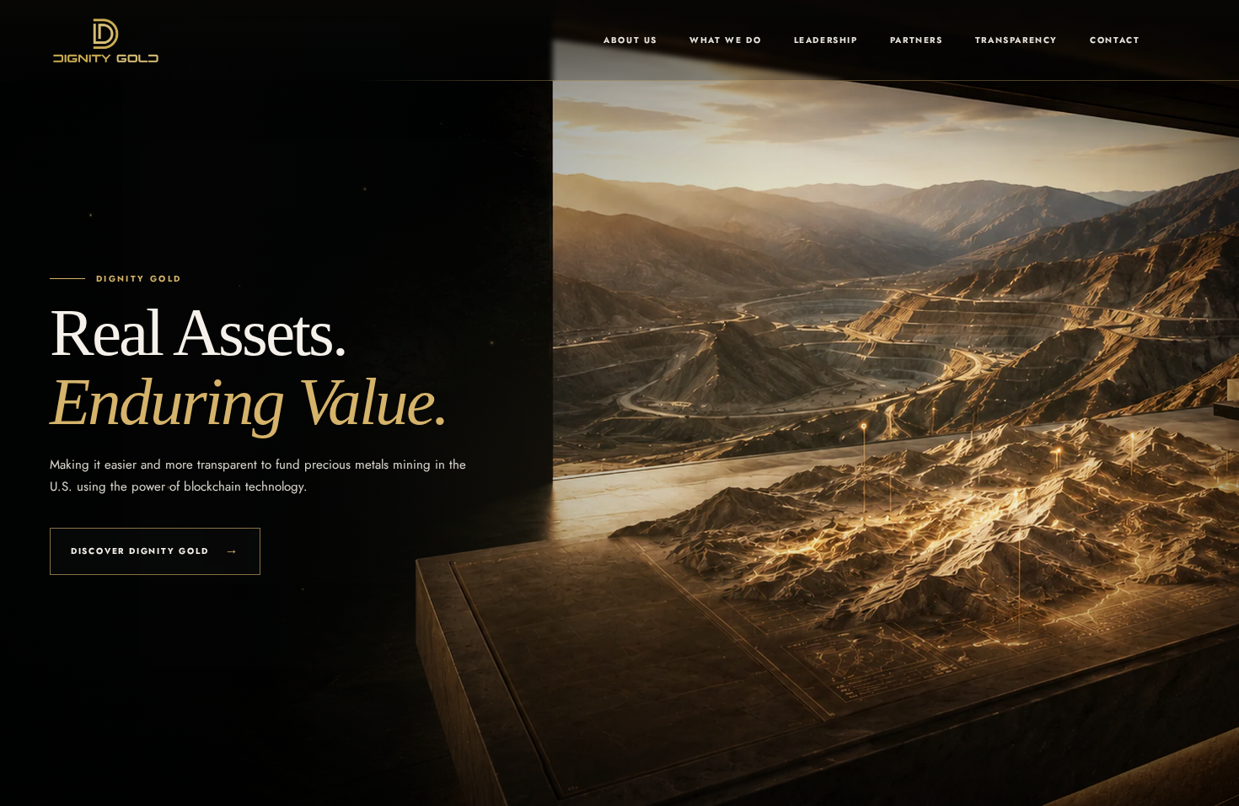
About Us (630, 40)
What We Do (725, 40)
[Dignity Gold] (106, 40)
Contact (1115, 40)
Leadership (826, 40)
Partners (916, 40)
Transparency (1016, 40)
